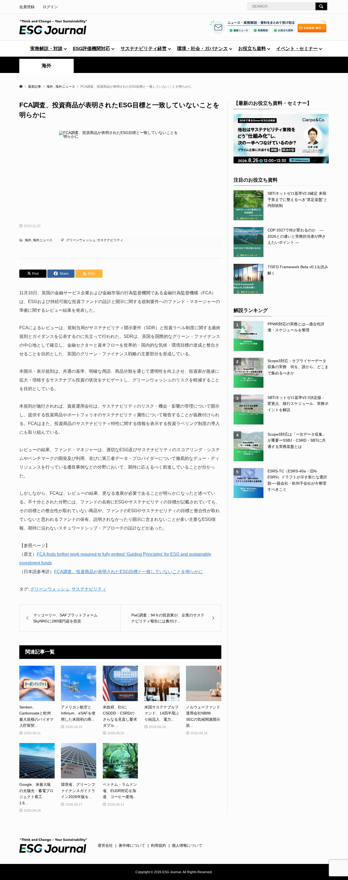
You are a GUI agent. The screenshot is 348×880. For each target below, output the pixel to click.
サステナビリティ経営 (143, 48)
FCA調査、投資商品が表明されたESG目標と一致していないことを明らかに (128, 571)
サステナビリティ (110, 240)
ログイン (50, 7)
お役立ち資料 (252, 48)
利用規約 (158, 845)
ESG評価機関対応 (91, 48)
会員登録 (27, 7)
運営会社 (105, 845)
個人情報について (187, 845)
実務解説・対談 (46, 48)
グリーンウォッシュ (80, 240)
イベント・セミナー (297, 48)
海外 (46, 65)
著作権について (132, 845)
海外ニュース (42, 240)
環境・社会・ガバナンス (202, 48)
